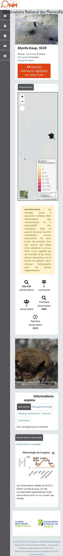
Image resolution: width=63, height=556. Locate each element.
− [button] (22, 101)
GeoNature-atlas (32, 551)
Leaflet (37, 199)
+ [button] (22, 96)
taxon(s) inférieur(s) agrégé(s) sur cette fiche (34, 71)
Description (24, 407)
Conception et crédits (36, 542)
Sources (46, 413)
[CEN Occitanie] (43, 523)
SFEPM (23, 542)
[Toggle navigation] (7, 18)
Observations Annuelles (28, 444)
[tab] (26, 87)
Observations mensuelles (29, 437)
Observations (26, 87)
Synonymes (24, 420)
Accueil (16, 542)
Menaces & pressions (29, 413)
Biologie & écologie (42, 407)
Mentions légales (53, 542)
